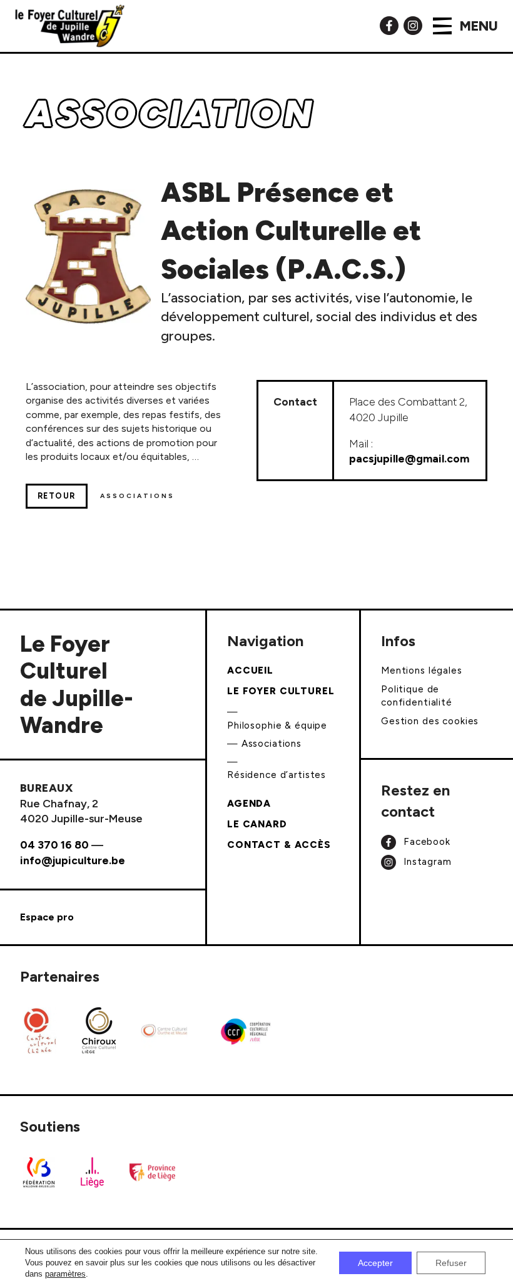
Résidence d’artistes (276, 774)
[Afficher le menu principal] (442, 26)
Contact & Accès (279, 844)
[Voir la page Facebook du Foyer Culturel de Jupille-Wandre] (389, 25)
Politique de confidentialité (416, 696)
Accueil (250, 670)
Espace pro (47, 917)
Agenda (249, 803)
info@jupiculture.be (72, 860)
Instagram (426, 861)
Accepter (375, 1263)
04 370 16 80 (54, 844)
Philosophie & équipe (277, 725)
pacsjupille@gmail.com (409, 458)
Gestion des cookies (430, 721)
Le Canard (257, 824)
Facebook (425, 841)
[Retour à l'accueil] (69, 25)
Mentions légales (421, 670)
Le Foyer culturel (281, 691)
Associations (271, 743)
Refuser (451, 1263)
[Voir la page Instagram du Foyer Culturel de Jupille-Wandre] (413, 25)
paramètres (65, 1274)
